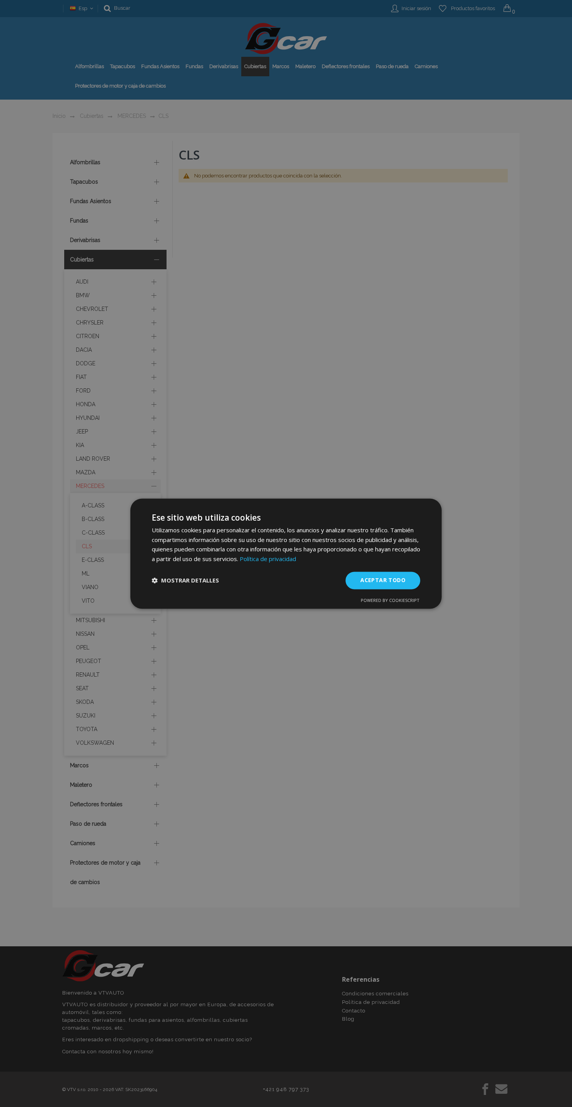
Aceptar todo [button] (382, 580)
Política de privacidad (268, 559)
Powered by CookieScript (390, 600)
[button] (185, 580)
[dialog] (286, 553)
